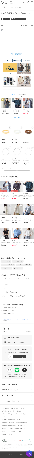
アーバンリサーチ (6, 268)
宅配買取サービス (15, 431)
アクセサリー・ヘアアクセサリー (12, 320)
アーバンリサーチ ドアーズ (23, 264)
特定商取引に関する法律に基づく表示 (11, 419)
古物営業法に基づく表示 (8, 422)
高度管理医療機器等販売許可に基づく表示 (12, 425)
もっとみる (17, 117)
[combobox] (17, 7)
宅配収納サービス (6, 434)
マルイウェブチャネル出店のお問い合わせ (12, 428)
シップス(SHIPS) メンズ (7, 310)
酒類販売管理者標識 (21, 422)
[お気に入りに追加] (10, 182)
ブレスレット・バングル (27, 320)
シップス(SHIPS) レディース (8, 307)
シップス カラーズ (18, 261)
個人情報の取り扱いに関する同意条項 (11, 411)
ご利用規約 (5, 408)
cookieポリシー (6, 417)
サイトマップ (5, 431)
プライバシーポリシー (15, 408)
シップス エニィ (6, 261)
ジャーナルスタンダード (8, 264)
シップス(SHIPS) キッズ (7, 313)
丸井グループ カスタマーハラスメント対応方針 (14, 414)
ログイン (29, 331)
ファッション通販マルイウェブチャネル (10, 319)
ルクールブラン (18, 268)
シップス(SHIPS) (24, 319)
